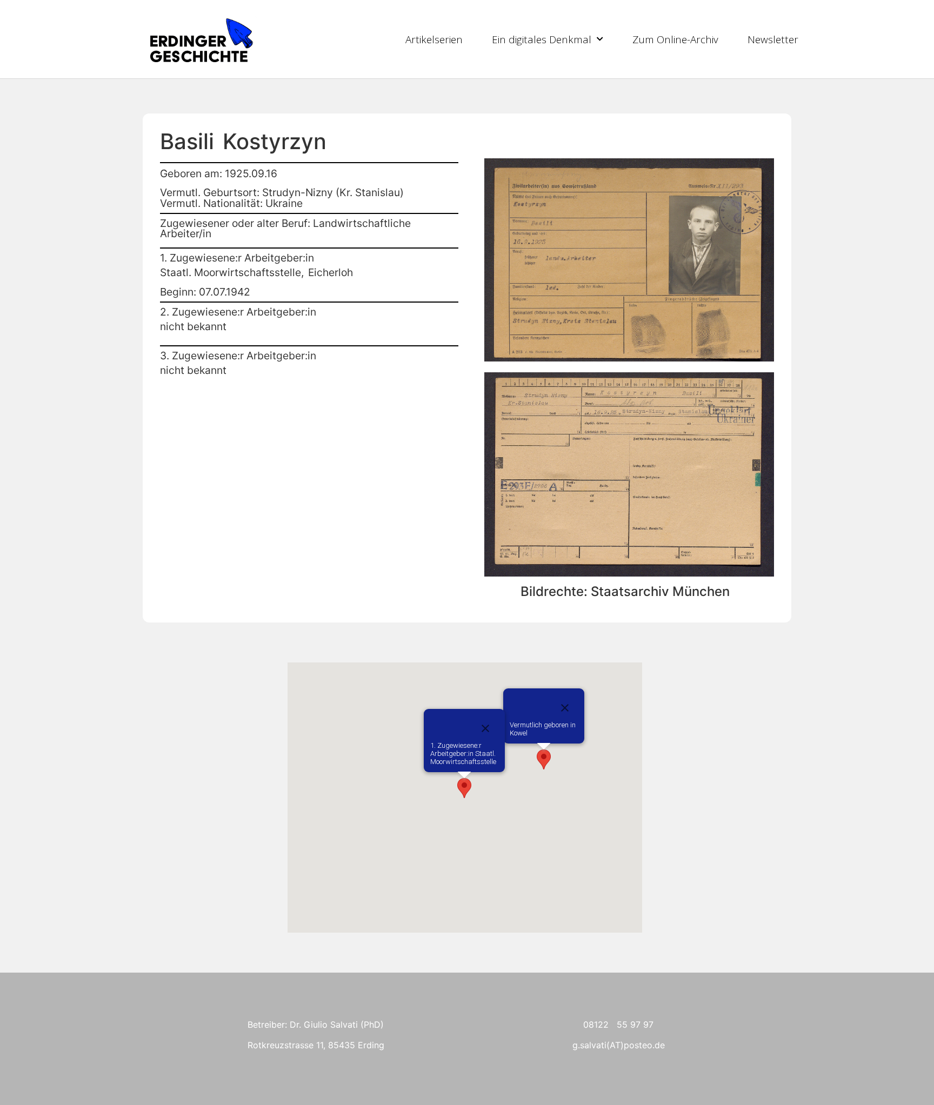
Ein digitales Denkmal (541, 39)
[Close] (565, 708)
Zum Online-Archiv (675, 39)
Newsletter (773, 39)
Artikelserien (434, 39)
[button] (544, 759)
